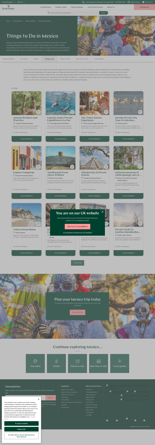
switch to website (77, 226)
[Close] (38, 399)
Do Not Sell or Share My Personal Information (21, 436)
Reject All (21, 429)
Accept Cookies (21, 423)
